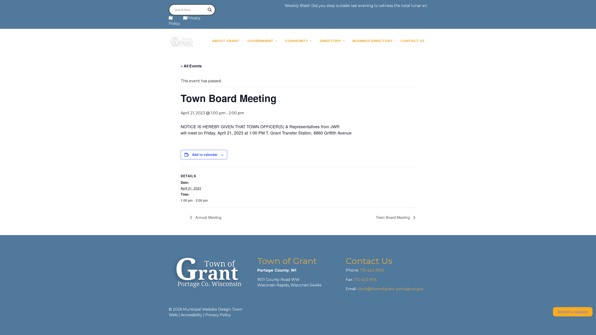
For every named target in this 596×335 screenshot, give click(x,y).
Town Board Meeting (393, 217)
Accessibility (191, 315)
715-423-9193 (371, 270)
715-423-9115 (365, 279)
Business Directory (372, 41)
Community (297, 41)
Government (260, 41)
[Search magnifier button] (210, 10)
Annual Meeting (207, 217)
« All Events (191, 66)
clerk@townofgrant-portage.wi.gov (390, 289)
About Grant (225, 41)
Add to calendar (204, 154)
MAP (177, 18)
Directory (331, 41)
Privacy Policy (218, 315)
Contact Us (412, 41)
